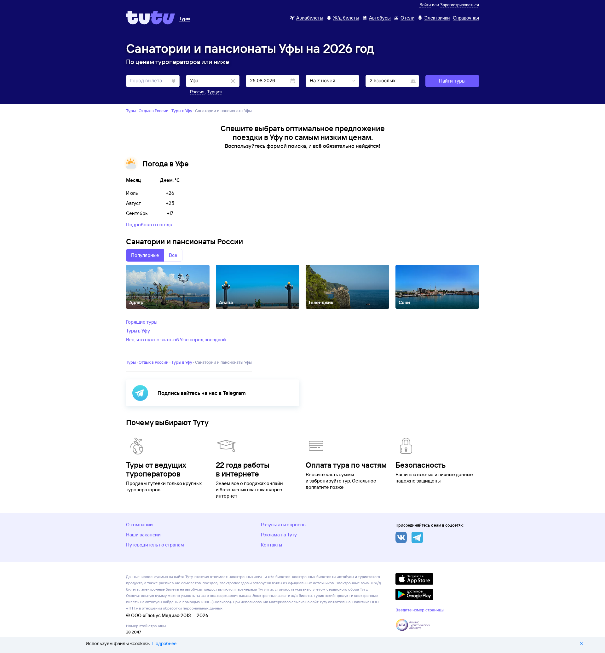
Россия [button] (197, 91)
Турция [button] (214, 91)
